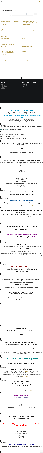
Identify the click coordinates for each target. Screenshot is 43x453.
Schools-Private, (3, 39)
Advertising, (2, 21)
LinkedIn (24, 95)
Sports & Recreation (25, 63)
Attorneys (23, 44)
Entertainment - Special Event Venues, (26, 21)
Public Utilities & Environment (5, 54)
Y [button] (31, 15)
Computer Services (3, 31)
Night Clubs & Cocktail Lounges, (34, 22)
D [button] (14, 15)
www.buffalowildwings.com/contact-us (21, 418)
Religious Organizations (4, 59)
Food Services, (40, 60)
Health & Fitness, (28, 39)
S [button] (26, 15)
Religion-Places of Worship (4, 60)
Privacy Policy (3, 85)
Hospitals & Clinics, (24, 39)
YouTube (24, 94)
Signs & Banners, (13, 21)
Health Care (23, 38)
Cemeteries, (6, 51)
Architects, (38, 30)
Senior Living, (34, 39)
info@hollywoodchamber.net (4, 92)
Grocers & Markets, (27, 60)
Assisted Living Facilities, (11, 51)
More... (19, 21)
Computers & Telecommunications (6, 29)
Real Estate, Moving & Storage (26, 54)
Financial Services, (24, 35)
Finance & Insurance (25, 33)
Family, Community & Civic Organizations (7, 33)
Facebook (24, 92)
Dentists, (32, 39)
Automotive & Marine (4, 24)
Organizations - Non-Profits (4, 36)
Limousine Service (3, 68)
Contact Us (2, 87)
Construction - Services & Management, (31, 30)
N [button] (22, 15)
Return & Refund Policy (4, 86)
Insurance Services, (28, 35)
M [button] (21, 15)
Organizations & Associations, (4, 35)
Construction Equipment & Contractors (27, 29)
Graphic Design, (17, 21)
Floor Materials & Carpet (12, 44)
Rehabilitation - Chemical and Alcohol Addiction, (6, 52)
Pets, (22, 51)
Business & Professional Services (26, 24)
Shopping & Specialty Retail (5, 63)
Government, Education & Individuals (6, 38)
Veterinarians (24, 51)
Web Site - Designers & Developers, (5, 30)
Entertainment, (32, 21)
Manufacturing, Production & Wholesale (27, 46)
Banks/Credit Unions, (33, 35)
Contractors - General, (24, 30)
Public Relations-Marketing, (7, 21)
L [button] (20, 15)
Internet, (17, 30)
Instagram (24, 93)
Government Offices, (7, 39)
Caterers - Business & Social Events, (34, 60)
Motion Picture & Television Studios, (26, 22)
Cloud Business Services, (12, 30)
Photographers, (3, 51)
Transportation (3, 67)
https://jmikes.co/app (34, 205)
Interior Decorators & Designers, (5, 44)
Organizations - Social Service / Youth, (12, 35)
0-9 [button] (10, 15)
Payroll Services (38, 35)
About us (2, 84)
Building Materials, (24, 31)
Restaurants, (23, 60)
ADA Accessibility (3, 88)
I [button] (18, 15)
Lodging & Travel (3, 46)
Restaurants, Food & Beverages (26, 59)
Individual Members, (12, 39)
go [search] (35, 13)
